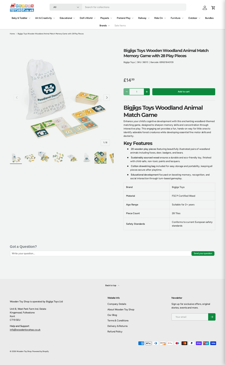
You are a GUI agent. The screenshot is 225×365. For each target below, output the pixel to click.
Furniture (175, 18)
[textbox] (101, 253)
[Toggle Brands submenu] (109, 25)
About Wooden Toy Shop (120, 309)
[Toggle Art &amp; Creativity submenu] (54, 18)
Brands (103, 25)
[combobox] (118, 7)
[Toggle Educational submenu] (74, 18)
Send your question (203, 253)
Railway (142, 18)
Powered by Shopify (40, 351)
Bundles (209, 18)
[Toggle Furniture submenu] (182, 18)
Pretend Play (123, 18)
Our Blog (112, 315)
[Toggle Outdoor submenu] (199, 18)
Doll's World (86, 18)
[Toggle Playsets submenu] (111, 18)
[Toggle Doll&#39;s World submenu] (94, 18)
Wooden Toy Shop (24, 351)
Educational (66, 18)
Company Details (116, 304)
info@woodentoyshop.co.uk (25, 329)
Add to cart (183, 91)
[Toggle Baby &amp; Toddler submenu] (29, 18)
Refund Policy (114, 331)
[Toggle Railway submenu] (148, 18)
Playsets (104, 18)
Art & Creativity (43, 18)
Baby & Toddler (20, 18)
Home (12, 34)
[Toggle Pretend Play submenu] (132, 18)
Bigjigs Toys (129, 62)
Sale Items (120, 25)
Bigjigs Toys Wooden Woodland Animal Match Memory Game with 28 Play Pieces (51, 34)
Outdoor (192, 18)
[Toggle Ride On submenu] (165, 18)
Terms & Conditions (117, 320)
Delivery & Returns (117, 326)
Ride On (158, 18)
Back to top (111, 285)
